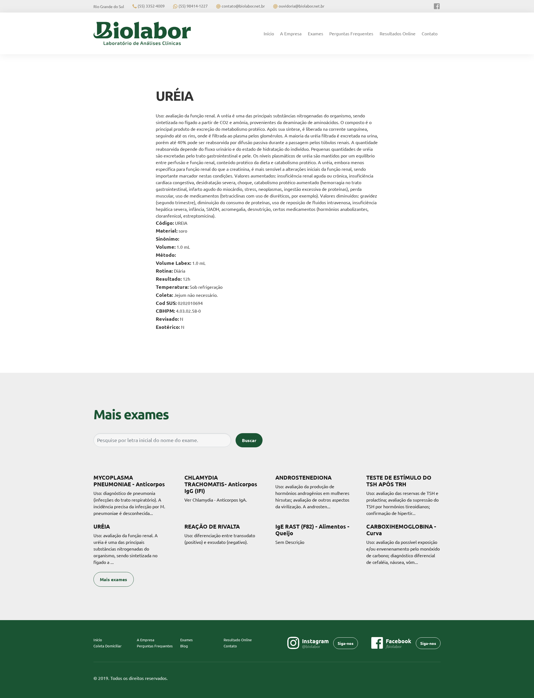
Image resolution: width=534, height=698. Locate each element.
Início (270, 33)
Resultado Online (238, 639)
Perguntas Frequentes (351, 33)
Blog (184, 645)
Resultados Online (398, 33)
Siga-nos (345, 643)
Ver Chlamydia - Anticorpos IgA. (220, 488)
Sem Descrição (312, 534)
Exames (315, 33)
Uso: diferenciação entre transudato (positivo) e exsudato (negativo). (219, 534)
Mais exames (113, 579)
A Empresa (290, 33)
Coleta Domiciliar (107, 645)
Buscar (249, 440)
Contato (429, 33)
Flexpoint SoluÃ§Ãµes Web (437, 678)
